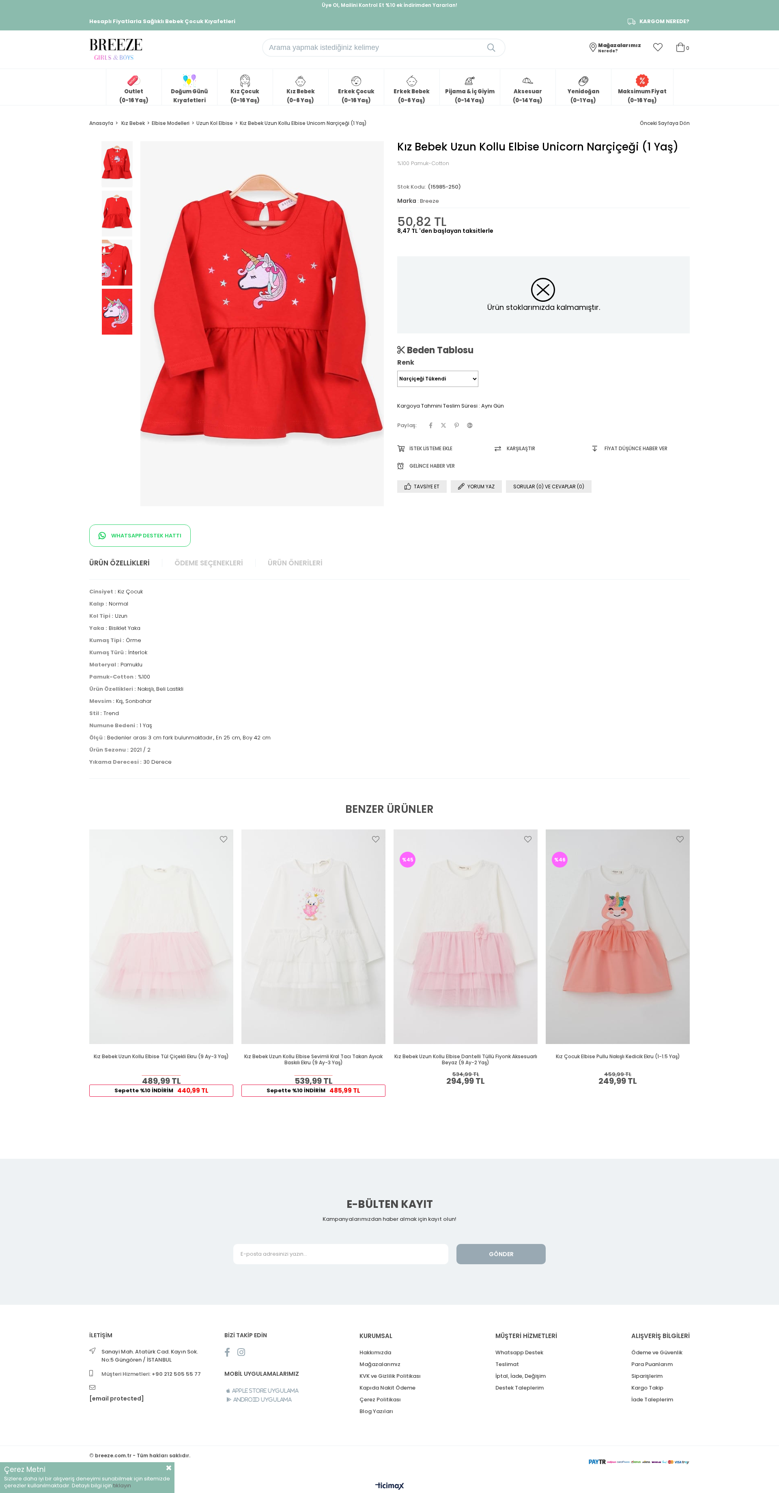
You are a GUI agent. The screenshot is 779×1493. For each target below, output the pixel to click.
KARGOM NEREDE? (664, 21)
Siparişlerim (647, 1376)
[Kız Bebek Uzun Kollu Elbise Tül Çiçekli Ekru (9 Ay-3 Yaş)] (161, 936)
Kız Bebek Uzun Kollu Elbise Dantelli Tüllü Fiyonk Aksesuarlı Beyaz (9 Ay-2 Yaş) (465, 1059)
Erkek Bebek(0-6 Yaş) (412, 96)
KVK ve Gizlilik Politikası (390, 1376)
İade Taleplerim (652, 1399)
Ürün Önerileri (295, 563)
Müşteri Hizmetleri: (151, 1374)
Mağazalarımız (379, 1364)
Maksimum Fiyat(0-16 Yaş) (642, 96)
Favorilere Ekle (223, 839)
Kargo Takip (647, 1388)
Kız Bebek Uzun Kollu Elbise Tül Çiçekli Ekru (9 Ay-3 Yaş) (161, 1056)
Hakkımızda (375, 1352)
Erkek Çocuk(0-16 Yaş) (356, 96)
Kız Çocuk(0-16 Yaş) (245, 96)
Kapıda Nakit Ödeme (387, 1388)
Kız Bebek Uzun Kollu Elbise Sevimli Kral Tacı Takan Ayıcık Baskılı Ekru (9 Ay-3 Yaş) (313, 1059)
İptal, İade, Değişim (520, 1376)
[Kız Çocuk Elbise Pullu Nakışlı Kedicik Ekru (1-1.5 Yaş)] (618, 936)
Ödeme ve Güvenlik (656, 1352)
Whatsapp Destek (519, 1352)
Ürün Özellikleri (119, 563)
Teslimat (507, 1364)
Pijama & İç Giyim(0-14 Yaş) (470, 96)
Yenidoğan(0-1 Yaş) (583, 96)
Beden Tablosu (439, 350)
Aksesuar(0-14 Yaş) (527, 96)
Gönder (501, 1254)
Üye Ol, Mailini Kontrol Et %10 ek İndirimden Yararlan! (389, 5)
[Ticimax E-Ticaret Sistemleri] (389, 1486)
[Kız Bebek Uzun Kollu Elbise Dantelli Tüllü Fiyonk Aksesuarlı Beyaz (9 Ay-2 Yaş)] (466, 936)
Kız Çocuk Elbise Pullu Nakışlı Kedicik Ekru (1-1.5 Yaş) (618, 1056)
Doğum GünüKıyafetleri (189, 96)
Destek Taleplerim (519, 1388)
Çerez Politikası (380, 1399)
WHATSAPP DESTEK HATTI (145, 535)
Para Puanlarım (652, 1364)
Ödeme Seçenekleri (208, 563)
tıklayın (122, 1485)
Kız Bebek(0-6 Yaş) (300, 96)
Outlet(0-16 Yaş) (133, 96)
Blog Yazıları (376, 1411)
